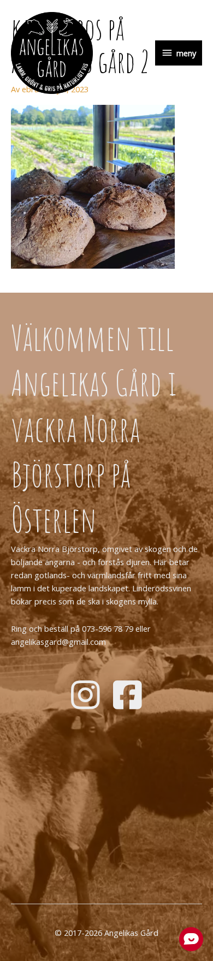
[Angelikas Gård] (52, 53)
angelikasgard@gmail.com (58, 641)
